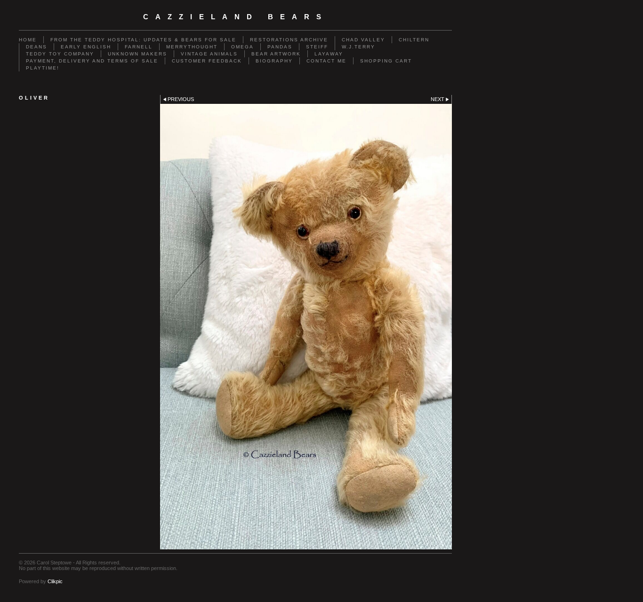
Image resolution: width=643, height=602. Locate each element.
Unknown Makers (137, 53)
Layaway (328, 53)
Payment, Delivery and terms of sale (92, 60)
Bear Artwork (276, 53)
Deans (36, 46)
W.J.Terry (358, 46)
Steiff (317, 46)
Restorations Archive (289, 39)
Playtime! (42, 67)
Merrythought (191, 46)
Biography (274, 60)
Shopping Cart (386, 60)
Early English (86, 46)
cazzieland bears (235, 17)
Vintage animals (209, 53)
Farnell (139, 46)
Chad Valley (363, 39)
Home (28, 39)
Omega (242, 46)
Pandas (279, 46)
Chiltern (414, 39)
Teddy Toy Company (60, 53)
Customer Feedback (207, 60)
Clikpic (55, 581)
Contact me (326, 60)
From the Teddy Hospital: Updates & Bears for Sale (143, 39)
